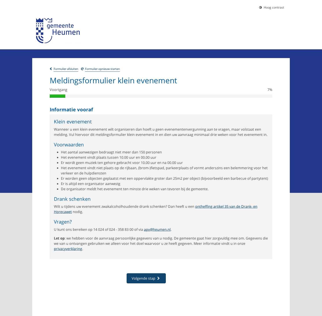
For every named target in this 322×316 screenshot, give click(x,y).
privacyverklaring (68, 248)
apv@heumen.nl (157, 229)
